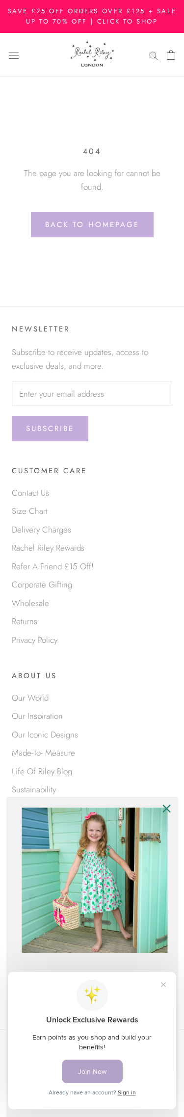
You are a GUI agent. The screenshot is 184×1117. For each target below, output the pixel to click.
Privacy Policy (34, 640)
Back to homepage (92, 224)
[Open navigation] (14, 55)
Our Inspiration (37, 716)
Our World (30, 698)
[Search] (153, 54)
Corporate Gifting (42, 584)
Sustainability (34, 789)
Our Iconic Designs (45, 734)
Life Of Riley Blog (42, 771)
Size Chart (30, 511)
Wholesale (30, 603)
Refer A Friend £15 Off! (53, 566)
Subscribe (50, 428)
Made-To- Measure (43, 753)
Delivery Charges (41, 529)
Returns (24, 621)
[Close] (166, 808)
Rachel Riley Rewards (48, 548)
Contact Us (30, 493)
